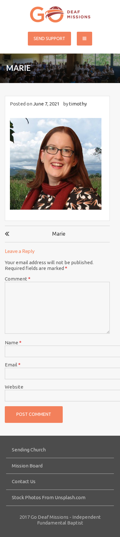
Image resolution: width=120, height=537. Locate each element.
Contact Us (24, 481)
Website (14, 387)
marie (58, 234)
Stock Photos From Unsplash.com (48, 497)
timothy (78, 103)
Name (13, 342)
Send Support (49, 38)
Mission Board (27, 465)
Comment (17, 278)
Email (12, 364)
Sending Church (29, 449)
